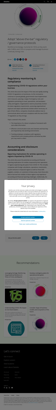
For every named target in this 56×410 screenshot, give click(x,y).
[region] (28, 205)
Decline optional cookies (28, 220)
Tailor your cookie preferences (28, 224)
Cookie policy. (42, 211)
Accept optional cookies (28, 217)
